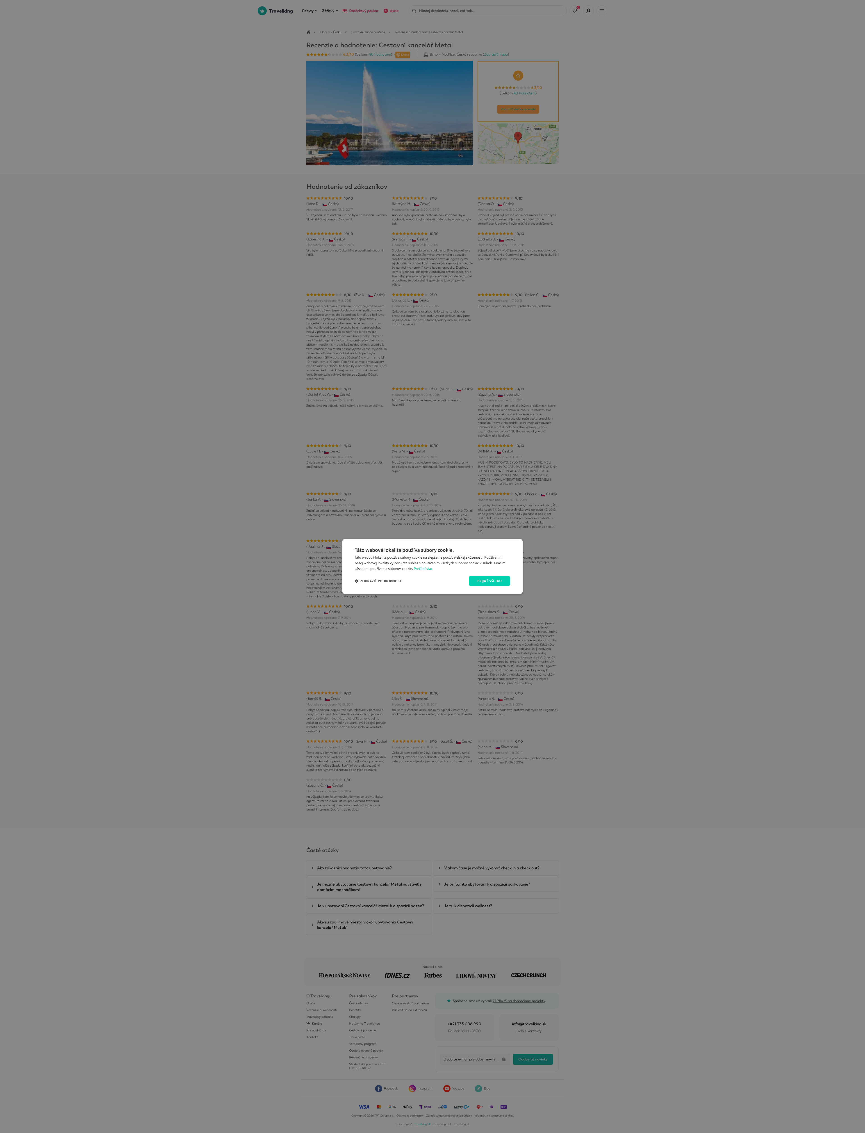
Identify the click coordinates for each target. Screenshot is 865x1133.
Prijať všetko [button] (489, 581)
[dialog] (432, 566)
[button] (379, 580)
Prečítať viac (423, 568)
